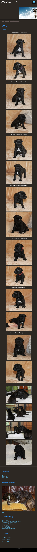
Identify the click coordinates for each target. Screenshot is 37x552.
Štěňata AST (4, 476)
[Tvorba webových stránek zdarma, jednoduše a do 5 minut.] (22, 548)
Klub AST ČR (5, 520)
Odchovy (7, 20)
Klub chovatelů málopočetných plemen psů (12, 521)
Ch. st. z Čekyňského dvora (8, 524)
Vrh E (3, 512)
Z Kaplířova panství (9, 2)
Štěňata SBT (5, 477)
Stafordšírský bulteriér (14, 20)
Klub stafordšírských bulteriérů (9, 528)
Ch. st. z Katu (5, 525)
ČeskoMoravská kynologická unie (9, 522)
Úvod (3, 20)
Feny (3, 475)
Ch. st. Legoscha (6, 526)
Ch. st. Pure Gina (6, 527)
